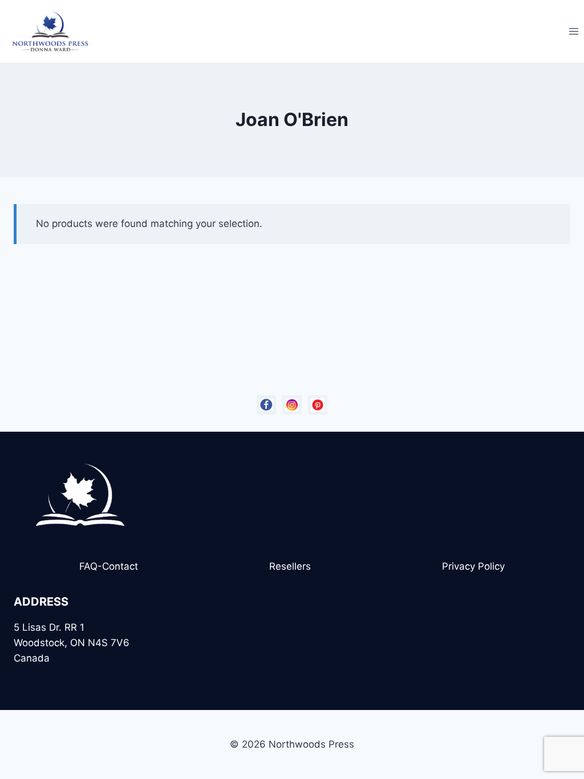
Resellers (290, 566)
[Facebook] (266, 405)
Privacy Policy (473, 566)
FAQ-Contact (108, 566)
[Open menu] (573, 31)
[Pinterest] (317, 405)
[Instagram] (292, 405)
